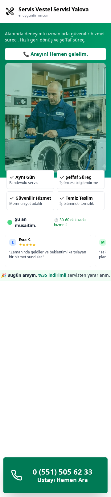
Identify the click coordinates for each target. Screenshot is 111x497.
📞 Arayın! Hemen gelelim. (55, 54)
